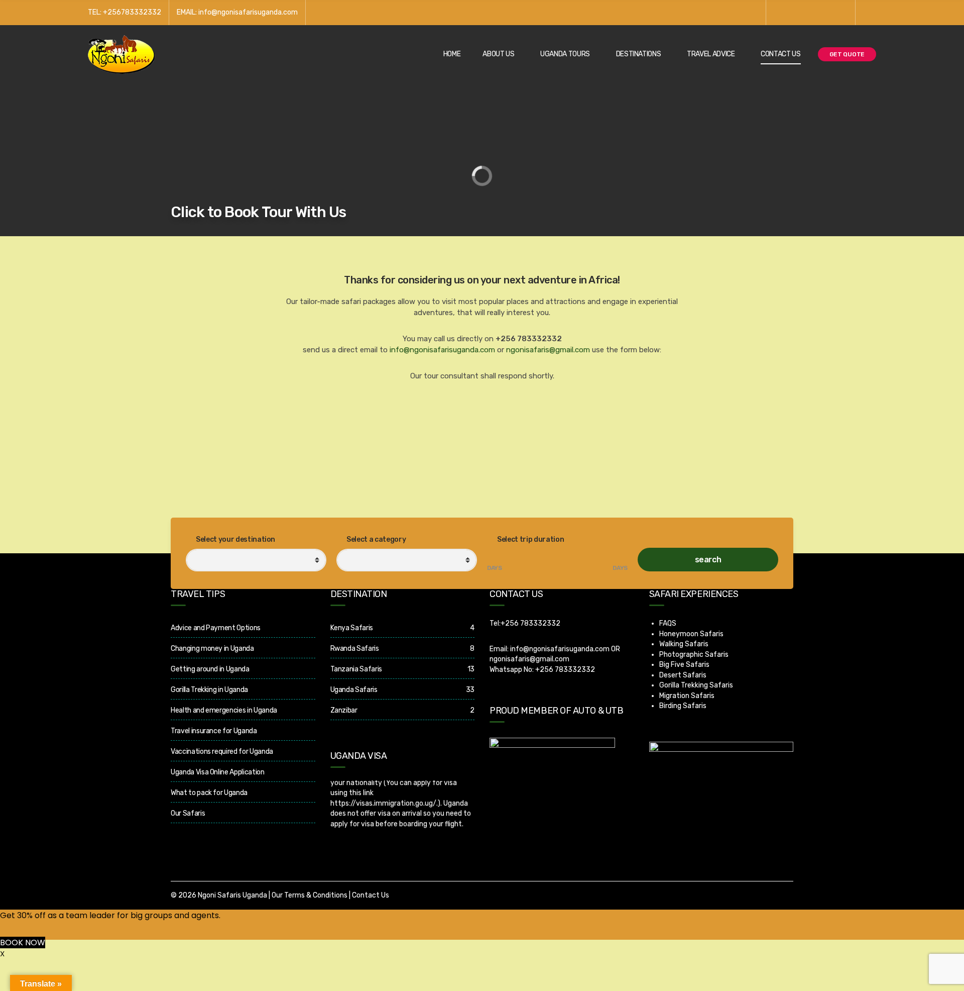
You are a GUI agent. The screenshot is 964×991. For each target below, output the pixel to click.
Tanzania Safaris (356, 669)
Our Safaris (188, 813)
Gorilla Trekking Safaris (696, 685)
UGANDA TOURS (565, 54)
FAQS (667, 623)
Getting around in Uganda (210, 669)
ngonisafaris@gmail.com (548, 349)
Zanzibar (343, 710)
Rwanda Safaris (354, 648)
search (708, 559)
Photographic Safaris (694, 654)
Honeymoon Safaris (691, 634)
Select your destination (235, 539)
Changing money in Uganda (212, 648)
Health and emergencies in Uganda (224, 710)
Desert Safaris (682, 675)
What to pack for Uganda (209, 792)
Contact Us (370, 895)
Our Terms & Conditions (309, 895)
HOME (452, 54)
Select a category (375, 539)
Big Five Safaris (684, 664)
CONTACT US (781, 54)
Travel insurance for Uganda (214, 731)
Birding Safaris (682, 706)
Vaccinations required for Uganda (222, 751)
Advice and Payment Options (216, 628)
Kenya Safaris (351, 628)
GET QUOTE (847, 54)
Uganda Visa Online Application (218, 772)
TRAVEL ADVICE (711, 54)
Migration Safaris (686, 695)
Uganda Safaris (354, 689)
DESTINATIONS (638, 54)
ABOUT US (498, 54)
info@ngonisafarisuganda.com (442, 349)
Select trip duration (530, 539)
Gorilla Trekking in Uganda (209, 689)
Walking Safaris (683, 644)
